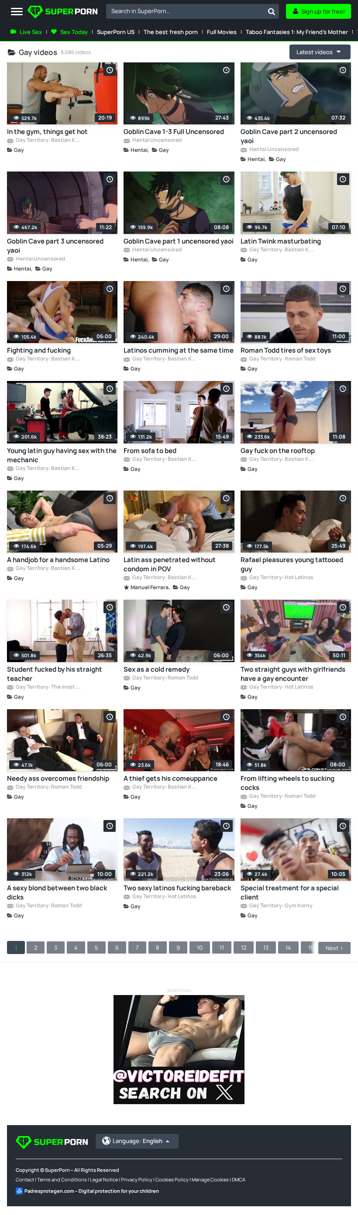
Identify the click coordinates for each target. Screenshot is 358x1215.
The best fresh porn (171, 32)
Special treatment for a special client (290, 892)
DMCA (238, 1179)
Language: (137, 1141)
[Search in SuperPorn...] (271, 11)
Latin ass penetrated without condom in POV (170, 564)
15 (311, 947)
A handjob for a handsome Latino (58, 559)
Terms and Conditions (62, 1179)
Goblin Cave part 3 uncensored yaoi (55, 246)
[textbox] (185, 11)
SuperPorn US (115, 32)
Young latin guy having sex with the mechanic (62, 455)
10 (200, 947)
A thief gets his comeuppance (170, 778)
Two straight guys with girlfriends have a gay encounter (293, 674)
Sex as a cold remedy (156, 669)
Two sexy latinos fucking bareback (177, 887)
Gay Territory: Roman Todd (281, 359)
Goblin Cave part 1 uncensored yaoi (179, 241)
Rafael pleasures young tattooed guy (292, 564)
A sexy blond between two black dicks (57, 892)
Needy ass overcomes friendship (58, 778)
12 (243, 947)
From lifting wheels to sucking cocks (287, 783)
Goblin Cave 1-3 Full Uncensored (174, 131)
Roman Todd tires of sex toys (286, 350)
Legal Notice (104, 1179)
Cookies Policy (172, 1179)
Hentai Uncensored (156, 140)
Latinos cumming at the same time (179, 350)
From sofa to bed (150, 450)
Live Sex (31, 32)
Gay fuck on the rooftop (278, 450)
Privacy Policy (136, 1179)
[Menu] (17, 12)
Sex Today (74, 32)
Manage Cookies (210, 1179)
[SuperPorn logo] (62, 13)
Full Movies (222, 32)
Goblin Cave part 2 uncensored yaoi (289, 136)
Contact (25, 1179)
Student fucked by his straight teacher (54, 674)
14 (288, 947)
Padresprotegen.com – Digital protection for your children (91, 1191)
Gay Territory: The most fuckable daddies (49, 687)
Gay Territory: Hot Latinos (280, 578)
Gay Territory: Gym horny (280, 906)
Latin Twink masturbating (281, 241)
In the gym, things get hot (47, 131)
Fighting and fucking (39, 350)
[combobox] (192, 11)
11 (222, 947)
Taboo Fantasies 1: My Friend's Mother (297, 32)
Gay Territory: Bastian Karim (49, 140)
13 (265, 947)
